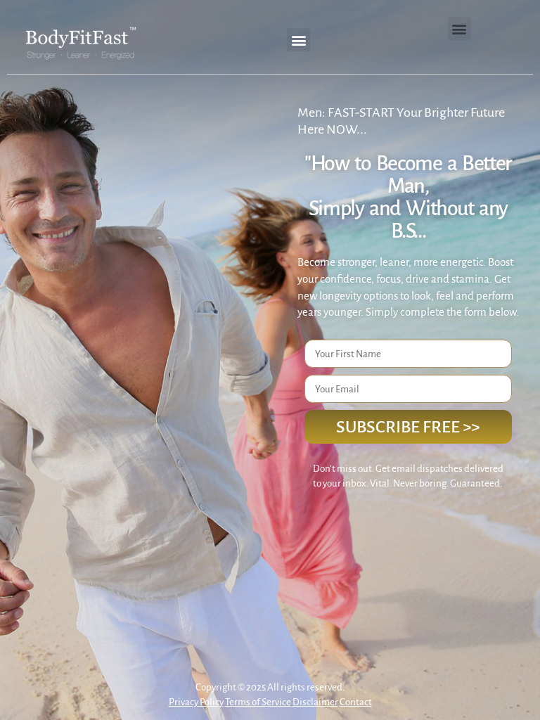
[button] (298, 39)
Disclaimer (315, 702)
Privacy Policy (196, 702)
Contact (356, 702)
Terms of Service (258, 702)
